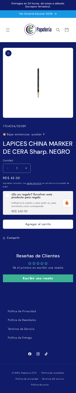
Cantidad (8, 160)
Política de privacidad (27, 378)
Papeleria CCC (29, 372)
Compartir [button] (13, 238)
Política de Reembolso (22, 320)
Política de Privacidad (22, 311)
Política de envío (40, 384)
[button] (8, 30)
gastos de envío (34, 183)
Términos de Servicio (21, 329)
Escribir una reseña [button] (38, 278)
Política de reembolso (53, 372)
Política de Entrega (20, 338)
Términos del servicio (53, 378)
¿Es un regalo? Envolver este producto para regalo (31, 196)
